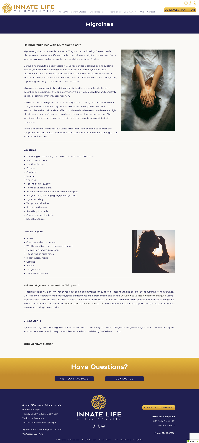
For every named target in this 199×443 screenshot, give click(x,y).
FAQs (141, 12)
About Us (63, 12)
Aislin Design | (108, 440)
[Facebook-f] (186, 3)
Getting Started (78, 12)
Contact (151, 12)
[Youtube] (194, 3)
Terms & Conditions (122, 440)
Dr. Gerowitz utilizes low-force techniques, (144, 295)
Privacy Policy (138, 440)
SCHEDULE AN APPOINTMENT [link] (38, 344)
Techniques (115, 12)
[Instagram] (190, 3)
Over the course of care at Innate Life (84, 303)
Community (130, 12)
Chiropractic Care (98, 12)
